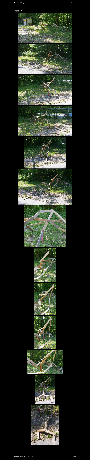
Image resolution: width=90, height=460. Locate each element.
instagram (74, 452)
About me (73, 2)
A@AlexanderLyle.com (45, 452)
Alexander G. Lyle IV (20, 3)
